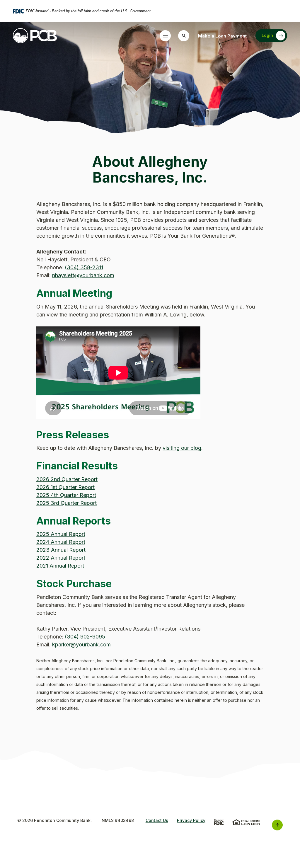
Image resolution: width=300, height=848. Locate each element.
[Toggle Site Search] (183, 35)
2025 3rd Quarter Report (66, 503)
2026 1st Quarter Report (65, 487)
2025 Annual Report (60, 534)
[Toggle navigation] (165, 35)
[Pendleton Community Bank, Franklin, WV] (35, 35)
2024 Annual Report (60, 542)
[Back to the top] (277, 825)
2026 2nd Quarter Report (67, 479)
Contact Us (157, 820)
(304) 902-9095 (85, 637)
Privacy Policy (191, 820)
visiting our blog (182, 448)
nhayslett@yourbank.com (83, 275)
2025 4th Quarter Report (66, 495)
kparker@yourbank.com (81, 644)
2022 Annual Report (60, 558)
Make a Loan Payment (222, 36)
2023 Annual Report (61, 550)
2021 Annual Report (60, 566)
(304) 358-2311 (84, 267)
